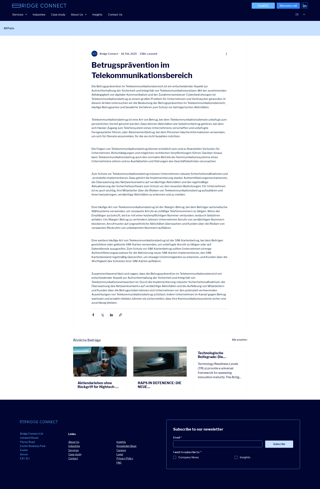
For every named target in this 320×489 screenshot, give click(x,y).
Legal (119, 454)
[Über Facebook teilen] (93, 315)
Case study (74, 454)
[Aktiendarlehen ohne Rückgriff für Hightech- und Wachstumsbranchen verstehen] (100, 362)
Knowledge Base (126, 446)
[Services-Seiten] (26, 14)
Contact (73, 458)
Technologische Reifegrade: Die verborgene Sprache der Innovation (217, 355)
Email (177, 437)
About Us (73, 442)
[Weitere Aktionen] (226, 53)
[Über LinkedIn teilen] (111, 315)
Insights (121, 442)
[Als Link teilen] (120, 315)
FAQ (118, 462)
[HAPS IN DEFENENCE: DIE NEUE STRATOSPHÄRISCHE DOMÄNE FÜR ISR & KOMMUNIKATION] (160, 362)
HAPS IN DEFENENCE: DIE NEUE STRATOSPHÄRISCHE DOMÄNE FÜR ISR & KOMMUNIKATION (159, 385)
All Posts (9, 28)
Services (73, 450)
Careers (121, 450)
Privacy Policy (124, 458)
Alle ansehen (239, 339)
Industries (74, 446)
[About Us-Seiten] (86, 14)
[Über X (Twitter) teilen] (102, 315)
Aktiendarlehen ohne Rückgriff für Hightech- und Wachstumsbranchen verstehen (98, 385)
